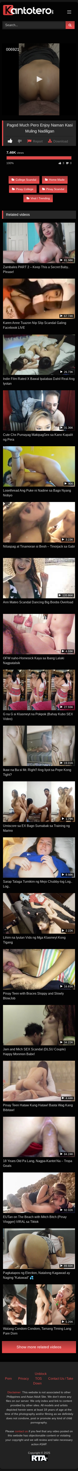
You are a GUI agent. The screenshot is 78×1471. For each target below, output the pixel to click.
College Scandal (26, 179)
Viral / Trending (40, 198)
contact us (21, 1431)
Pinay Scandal (55, 189)
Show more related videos (39, 1347)
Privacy (23, 1378)
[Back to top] (65, 1459)
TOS (38, 1378)
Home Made (57, 179)
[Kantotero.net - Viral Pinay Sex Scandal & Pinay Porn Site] (32, 11)
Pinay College (24, 189)
